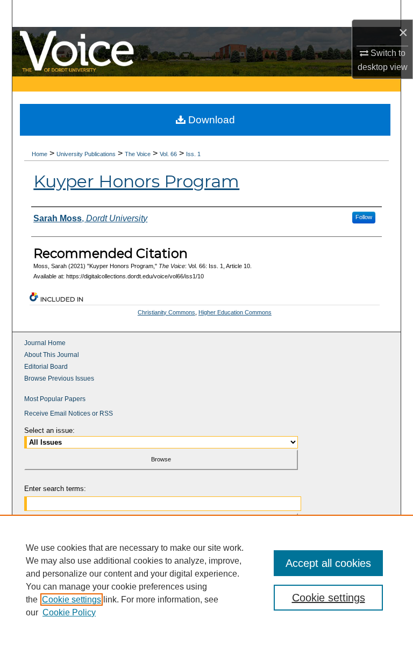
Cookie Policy (69, 612)
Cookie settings (71, 599)
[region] (206, 580)
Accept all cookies (328, 563)
